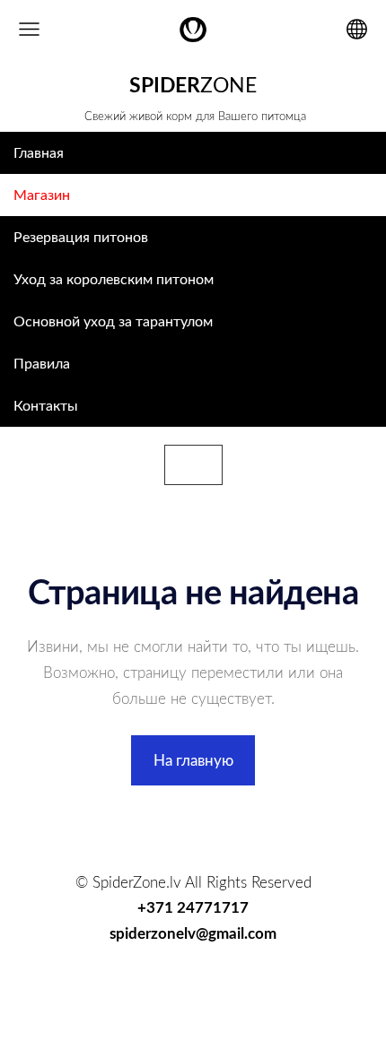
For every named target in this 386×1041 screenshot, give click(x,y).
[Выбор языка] (357, 29)
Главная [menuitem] (38, 152)
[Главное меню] (29, 29)
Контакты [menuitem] (45, 405)
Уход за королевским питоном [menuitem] (113, 279)
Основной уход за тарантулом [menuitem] (113, 321)
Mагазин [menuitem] (41, 194)
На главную (193, 760)
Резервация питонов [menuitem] (80, 237)
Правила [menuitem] (41, 363)
